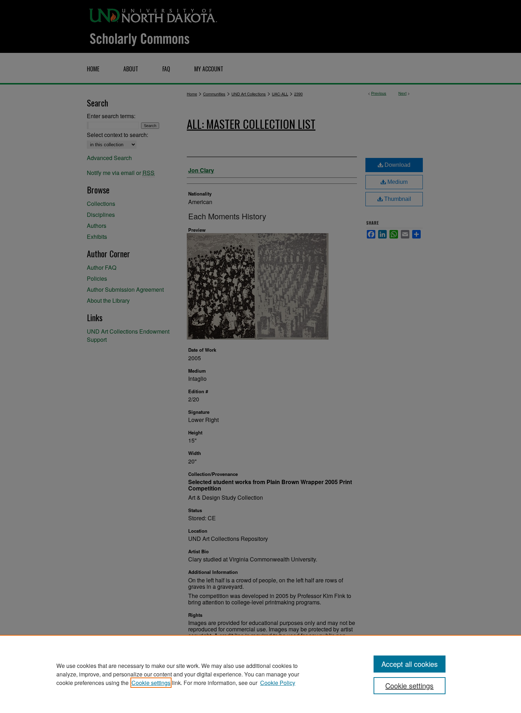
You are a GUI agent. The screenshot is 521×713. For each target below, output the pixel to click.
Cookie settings (150, 683)
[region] (260, 674)
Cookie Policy (277, 683)
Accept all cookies (409, 664)
